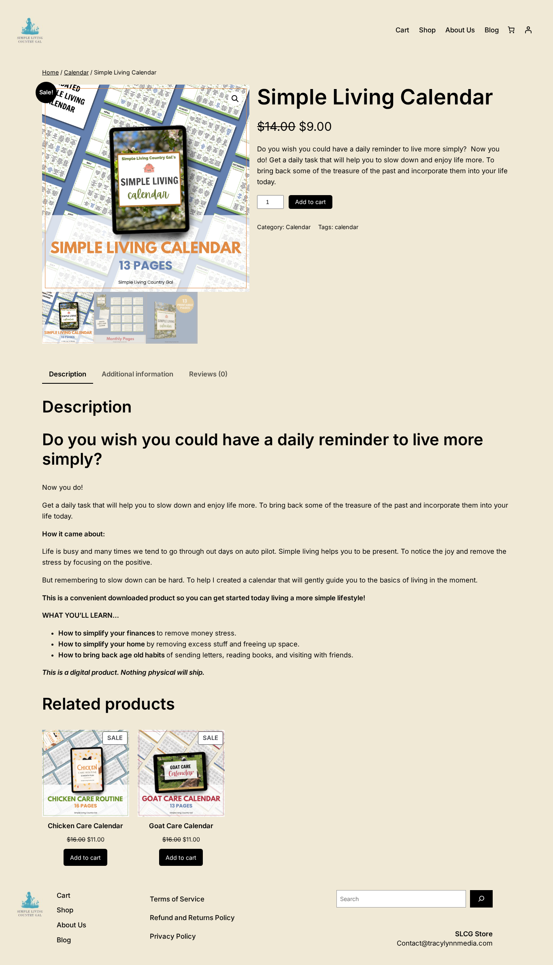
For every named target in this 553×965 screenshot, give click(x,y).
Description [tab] (67, 374)
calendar (346, 226)
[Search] (481, 899)
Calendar (76, 72)
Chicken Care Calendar (85, 826)
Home (50, 72)
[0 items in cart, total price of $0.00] (511, 29)
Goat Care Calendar (181, 826)
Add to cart (310, 201)
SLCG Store (474, 934)
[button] (235, 98)
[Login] (528, 29)
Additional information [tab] (137, 374)
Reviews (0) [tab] (208, 374)
